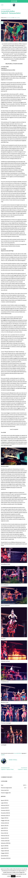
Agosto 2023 (4, 800)
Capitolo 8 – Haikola (22, 769)
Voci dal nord (24, 767)
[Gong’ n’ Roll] (14, 5)
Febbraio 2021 (4, 835)
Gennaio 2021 (4, 838)
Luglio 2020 (3, 848)
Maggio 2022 (4, 820)
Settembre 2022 (4, 815)
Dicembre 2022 (4, 810)
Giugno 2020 (4, 850)
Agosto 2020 (4, 845)
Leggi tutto (18, 876)
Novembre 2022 (4, 813)
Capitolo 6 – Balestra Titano (7, 769)
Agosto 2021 (4, 825)
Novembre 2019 (4, 858)
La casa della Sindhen (5, 9)
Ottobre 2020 (4, 840)
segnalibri (3, 754)
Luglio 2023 (3, 802)
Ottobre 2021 (4, 823)
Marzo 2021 (4, 833)
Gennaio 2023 (4, 807)
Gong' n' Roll (17, 17)
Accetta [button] (13, 876)
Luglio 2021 (3, 828)
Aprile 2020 (3, 855)
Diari (2, 785)
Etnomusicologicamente (6, 787)
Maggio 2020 (4, 853)
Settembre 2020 (4, 843)
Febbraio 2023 (4, 805)
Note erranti (4, 790)
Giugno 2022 (4, 818)
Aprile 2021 (3, 830)
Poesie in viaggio (4, 792)
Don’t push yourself (5, 767)
